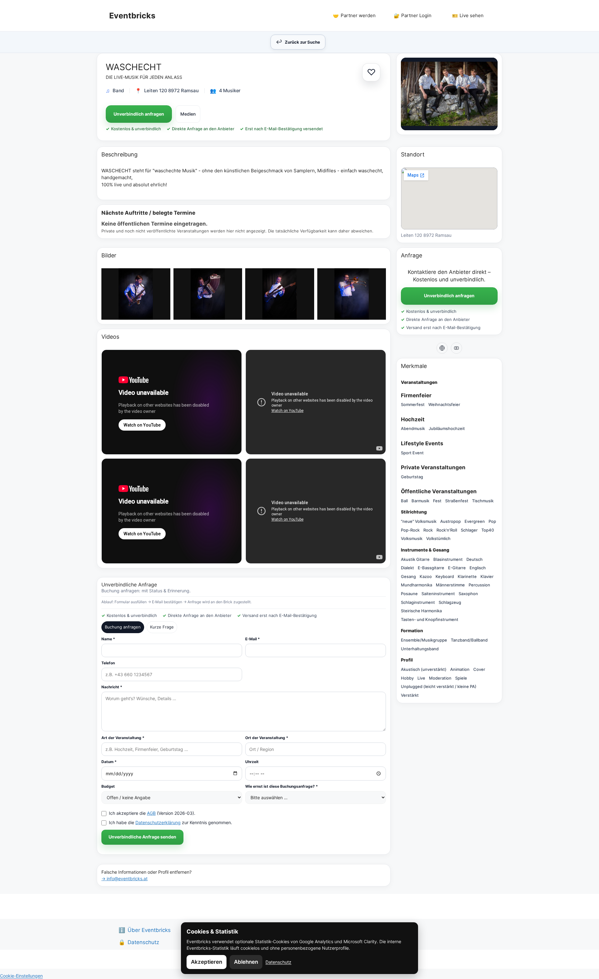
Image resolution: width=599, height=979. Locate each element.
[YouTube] (456, 348)
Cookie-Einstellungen (21, 975)
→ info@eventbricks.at (124, 878)
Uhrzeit (252, 761)
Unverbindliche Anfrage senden (142, 836)
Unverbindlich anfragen (139, 114)
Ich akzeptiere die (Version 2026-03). (152, 813)
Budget (108, 786)
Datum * (109, 761)
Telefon (108, 663)
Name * (108, 639)
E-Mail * (252, 639)
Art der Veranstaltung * (122, 737)
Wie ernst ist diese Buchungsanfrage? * (281, 786)
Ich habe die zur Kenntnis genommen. (170, 822)
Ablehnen (246, 962)
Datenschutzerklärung (158, 822)
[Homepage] (442, 348)
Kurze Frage (162, 626)
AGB (151, 813)
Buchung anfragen (123, 626)
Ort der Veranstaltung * (266, 737)
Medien (188, 114)
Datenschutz (278, 962)
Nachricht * (111, 687)
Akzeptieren (206, 962)
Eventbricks (132, 15)
